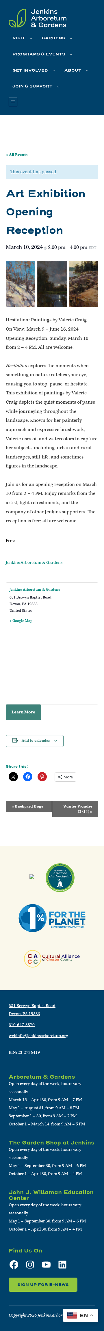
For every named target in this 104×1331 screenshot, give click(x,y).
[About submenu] (87, 70)
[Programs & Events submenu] (71, 54)
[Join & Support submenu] (58, 86)
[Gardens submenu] (71, 38)
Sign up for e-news (43, 1284)
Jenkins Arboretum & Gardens (34, 562)
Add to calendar (36, 740)
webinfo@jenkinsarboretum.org (38, 1036)
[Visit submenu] (31, 38)
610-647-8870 (22, 1025)
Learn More (23, 712)
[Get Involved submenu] (54, 70)
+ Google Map (21, 620)
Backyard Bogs (27, 806)
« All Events (16, 154)
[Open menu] (13, 102)
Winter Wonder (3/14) (77, 809)
